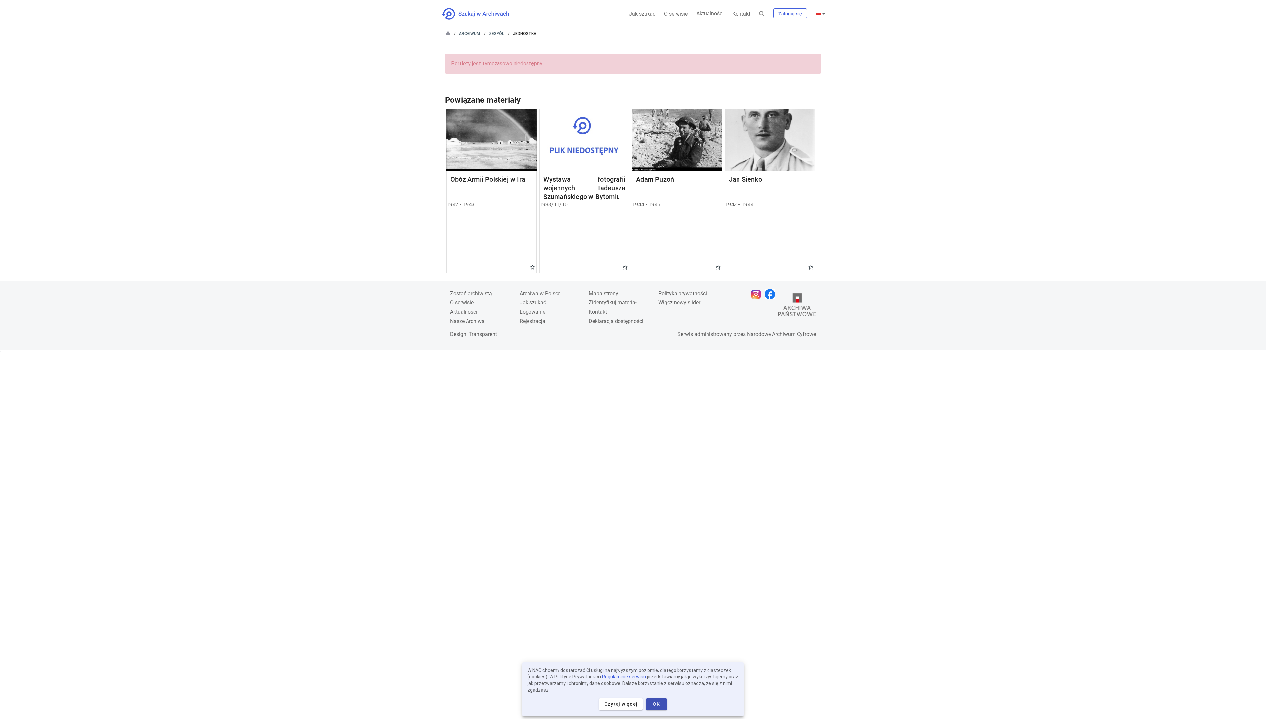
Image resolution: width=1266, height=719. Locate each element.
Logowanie (532, 312)
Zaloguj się (790, 13)
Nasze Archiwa (467, 321)
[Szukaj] (762, 14)
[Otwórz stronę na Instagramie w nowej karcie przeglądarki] (758, 294)
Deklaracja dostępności (616, 321)
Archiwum (469, 33)
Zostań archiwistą (471, 293)
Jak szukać (642, 14)
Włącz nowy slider (679, 302)
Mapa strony (603, 293)
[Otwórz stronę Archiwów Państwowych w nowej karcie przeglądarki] (797, 306)
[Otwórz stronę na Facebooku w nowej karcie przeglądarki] (771, 294)
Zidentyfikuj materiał (613, 302)
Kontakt (741, 14)
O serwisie (676, 14)
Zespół (496, 33)
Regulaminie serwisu (624, 676)
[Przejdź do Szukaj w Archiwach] (481, 14)
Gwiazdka (532, 267)
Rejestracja (532, 321)
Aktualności (710, 13)
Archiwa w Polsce (540, 293)
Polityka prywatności (682, 293)
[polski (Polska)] (820, 13)
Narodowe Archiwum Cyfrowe (781, 334)
